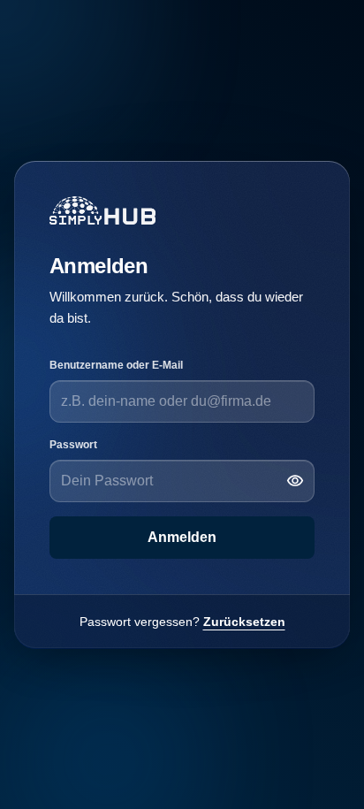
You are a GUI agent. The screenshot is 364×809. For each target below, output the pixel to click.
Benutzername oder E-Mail (116, 365)
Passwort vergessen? (182, 621)
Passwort (73, 445)
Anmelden (182, 537)
